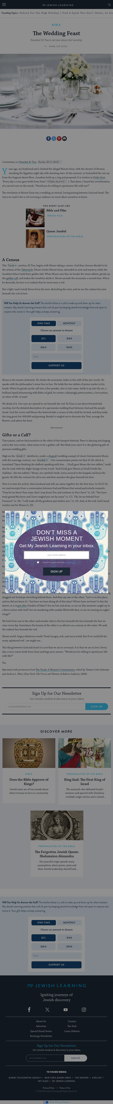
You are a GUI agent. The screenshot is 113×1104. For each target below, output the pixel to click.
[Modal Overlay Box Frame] (56, 552)
